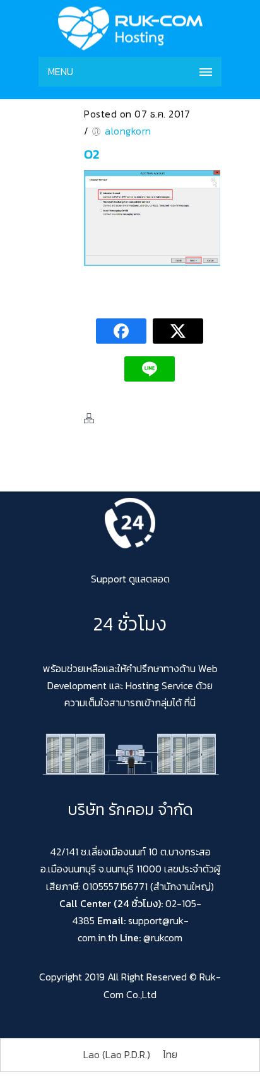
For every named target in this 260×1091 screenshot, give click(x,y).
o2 (91, 154)
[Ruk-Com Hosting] (130, 28)
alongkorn (128, 130)
